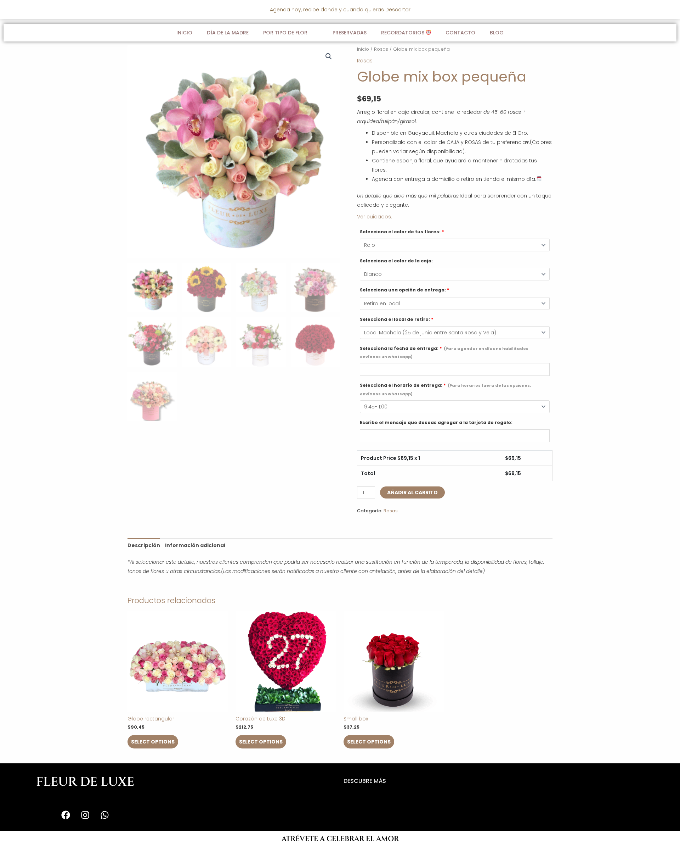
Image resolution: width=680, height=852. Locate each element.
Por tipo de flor (285, 32)
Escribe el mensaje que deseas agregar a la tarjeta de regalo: (436, 422)
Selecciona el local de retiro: (397, 319)
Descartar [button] (397, 9)
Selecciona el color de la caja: (396, 261)
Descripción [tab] (144, 545)
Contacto (460, 32)
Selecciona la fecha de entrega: (444, 352)
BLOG (497, 32)
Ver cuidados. (374, 216)
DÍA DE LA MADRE (228, 32)
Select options (153, 741)
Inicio (184, 32)
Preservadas (350, 32)
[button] (328, 56)
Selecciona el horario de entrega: (445, 389)
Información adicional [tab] (195, 545)
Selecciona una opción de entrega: (404, 290)
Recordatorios (403, 32)
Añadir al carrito (412, 492)
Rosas (381, 49)
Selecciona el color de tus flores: (402, 232)
